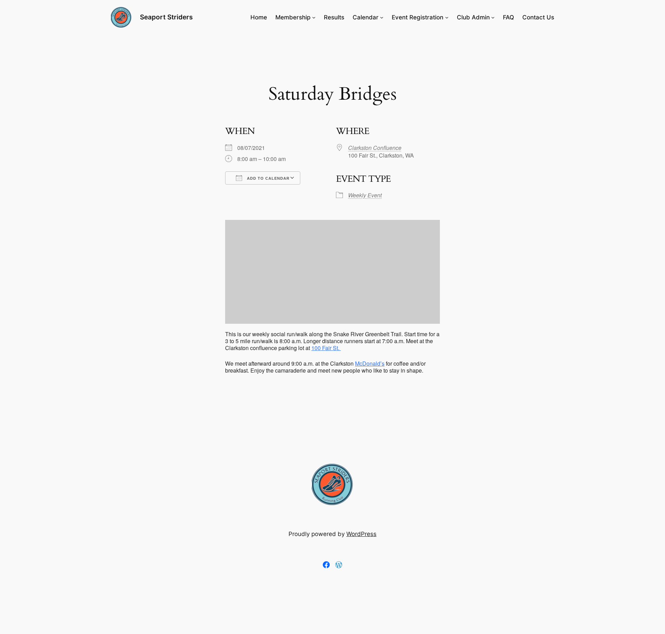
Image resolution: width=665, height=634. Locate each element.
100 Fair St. (326, 348)
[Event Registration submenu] (447, 17)
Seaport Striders (166, 17)
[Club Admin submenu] (493, 17)
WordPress (361, 533)
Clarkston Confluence (374, 148)
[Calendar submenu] (381, 17)
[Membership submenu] (314, 17)
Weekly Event (365, 195)
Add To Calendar (268, 178)
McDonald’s (369, 363)
